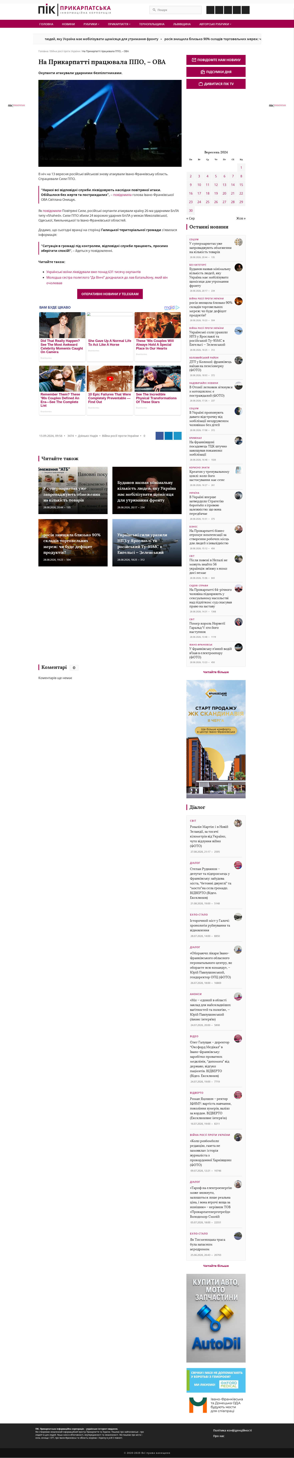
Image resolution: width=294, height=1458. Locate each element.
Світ (192, 556)
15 (241, 185)
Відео (194, 1036)
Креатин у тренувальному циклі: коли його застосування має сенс (209, 476)
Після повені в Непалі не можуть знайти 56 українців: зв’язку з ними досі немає (208, 566)
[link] (131, 230)
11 (207, 185)
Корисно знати (199, 467)
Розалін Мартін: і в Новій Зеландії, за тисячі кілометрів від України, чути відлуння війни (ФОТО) (209, 836)
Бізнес (193, 526)
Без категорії (197, 264)
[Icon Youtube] (246, 10)
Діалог (197, 807)
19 (216, 193)
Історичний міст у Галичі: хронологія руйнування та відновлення (210, 925)
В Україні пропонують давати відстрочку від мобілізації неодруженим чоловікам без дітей (209, 419)
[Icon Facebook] (210, 10)
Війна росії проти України (65, 51)
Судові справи (198, 585)
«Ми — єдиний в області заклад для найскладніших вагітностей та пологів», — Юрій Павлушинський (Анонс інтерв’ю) (210, 1009)
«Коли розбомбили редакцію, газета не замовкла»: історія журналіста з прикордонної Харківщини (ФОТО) (210, 1153)
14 (233, 185)
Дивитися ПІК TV (219, 84)
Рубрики (91, 24)
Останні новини (208, 227)
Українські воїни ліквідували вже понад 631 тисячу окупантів (93, 272)
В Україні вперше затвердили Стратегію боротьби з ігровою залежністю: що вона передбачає (206, 505)
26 (216, 202)
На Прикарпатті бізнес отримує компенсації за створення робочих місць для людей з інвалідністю (209, 537)
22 (241, 193)
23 (191, 202)
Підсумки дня (219, 72)
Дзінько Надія (88, 436)
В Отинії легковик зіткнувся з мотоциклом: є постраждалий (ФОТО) (211, 391)
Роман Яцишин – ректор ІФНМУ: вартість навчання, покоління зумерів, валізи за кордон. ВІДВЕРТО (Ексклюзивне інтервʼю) (210, 1108)
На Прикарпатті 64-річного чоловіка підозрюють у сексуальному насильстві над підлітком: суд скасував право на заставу (210, 598)
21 (233, 193)
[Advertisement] (96, 617)
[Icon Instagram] (219, 10)
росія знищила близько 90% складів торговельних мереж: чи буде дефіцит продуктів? (196, 39)
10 (199, 185)
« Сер (190, 218)
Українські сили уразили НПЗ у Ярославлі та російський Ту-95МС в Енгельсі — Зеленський (208, 338)
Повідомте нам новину (219, 60)
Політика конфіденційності (232, 1430)
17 (199, 193)
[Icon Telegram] (237, 10)
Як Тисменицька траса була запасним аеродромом (207, 1244)
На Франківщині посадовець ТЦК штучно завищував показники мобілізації (208, 448)
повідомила (122, 195)
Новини (68, 24)
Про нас (218, 1436)
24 (199, 202)
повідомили (52, 211)
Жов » (241, 218)
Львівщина (182, 24)
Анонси (196, 994)
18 (207, 193)
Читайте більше (216, 672)
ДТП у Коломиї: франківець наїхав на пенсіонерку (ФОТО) (210, 366)
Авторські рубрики (214, 24)
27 (224, 202)
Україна (194, 493)
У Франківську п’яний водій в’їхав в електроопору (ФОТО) (210, 653)
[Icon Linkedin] (228, 10)
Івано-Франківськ (200, 644)
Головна (46, 24)
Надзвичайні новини (203, 383)
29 (241, 202)
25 (207, 202)
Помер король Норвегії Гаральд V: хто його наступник (207, 628)
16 (191, 193)
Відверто (196, 1092)
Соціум (194, 239)
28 (233, 202)
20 (224, 193)
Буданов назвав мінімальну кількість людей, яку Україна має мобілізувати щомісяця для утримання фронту (210, 277)
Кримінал (195, 438)
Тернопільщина (151, 24)
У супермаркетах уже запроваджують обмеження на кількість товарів (71, 494)
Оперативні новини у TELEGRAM (110, 294)
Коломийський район (204, 357)
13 (224, 185)
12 (216, 185)
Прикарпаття (118, 24)
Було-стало (199, 914)
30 (191, 210)
